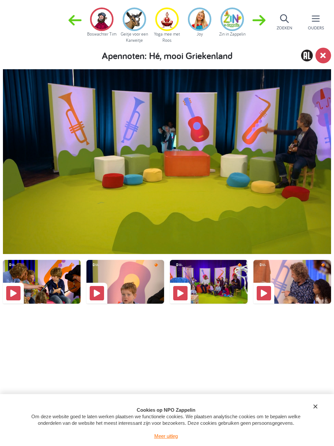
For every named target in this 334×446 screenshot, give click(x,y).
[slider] (169, 226)
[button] (259, 22)
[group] (101, 21)
